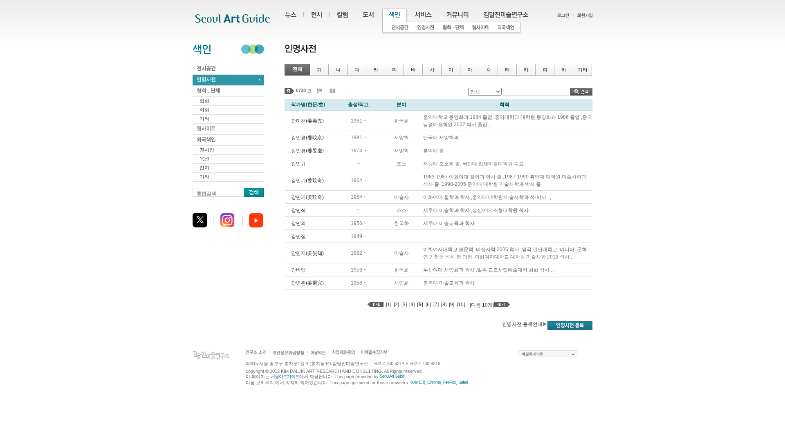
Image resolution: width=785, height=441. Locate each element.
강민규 (298, 164)
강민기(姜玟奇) (307, 180)
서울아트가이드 (285, 376)
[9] (451, 304)
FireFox (449, 382)
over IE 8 (417, 382)
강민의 (298, 223)
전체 (298, 69)
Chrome (434, 382)
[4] (412, 304)
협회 (204, 101)
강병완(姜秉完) (307, 283)
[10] (461, 304)
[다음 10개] (482, 305)
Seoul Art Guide (392, 376)
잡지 (204, 168)
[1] (388, 304)
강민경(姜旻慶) (307, 151)
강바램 (298, 270)
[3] (404, 304)
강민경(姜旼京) (307, 137)
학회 (204, 110)
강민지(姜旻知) (307, 253)
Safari (462, 382)
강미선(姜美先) (307, 121)
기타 (204, 119)
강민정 (298, 236)
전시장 (207, 150)
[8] (443, 304)
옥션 (204, 159)
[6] (428, 304)
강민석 (298, 210)
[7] (436, 304)
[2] (396, 304)
